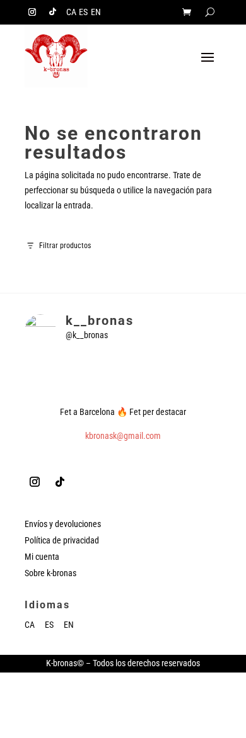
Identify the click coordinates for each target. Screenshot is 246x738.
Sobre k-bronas (50, 573)
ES (83, 12)
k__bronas (100, 320)
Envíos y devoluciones (63, 524)
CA (71, 12)
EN (96, 12)
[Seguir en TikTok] (52, 12)
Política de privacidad (62, 540)
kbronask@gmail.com (123, 436)
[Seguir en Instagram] (32, 12)
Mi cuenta (42, 557)
